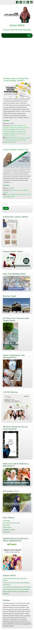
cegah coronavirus (12, 138)
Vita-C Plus (19, 133)
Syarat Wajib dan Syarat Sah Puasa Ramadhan (16, 589)
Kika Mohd (6, 525)
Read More (6, 120)
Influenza (20, 127)
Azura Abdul (17, 25)
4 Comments (13, 142)
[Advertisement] (17, 57)
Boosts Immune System (16, 125)
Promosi (5, 192)
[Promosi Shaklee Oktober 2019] (17, 159)
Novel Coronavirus (20, 129)
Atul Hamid (6, 520)
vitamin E (11, 136)
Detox (20, 190)
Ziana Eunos (6, 532)
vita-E (24, 133)
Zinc (16, 136)
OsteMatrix (26, 190)
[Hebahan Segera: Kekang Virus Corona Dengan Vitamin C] (17, 90)
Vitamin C (6, 136)
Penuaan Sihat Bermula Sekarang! (17, 30)
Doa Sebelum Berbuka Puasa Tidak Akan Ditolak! (15, 579)
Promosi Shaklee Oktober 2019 (15, 149)
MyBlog (13, 129)
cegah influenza (21, 138)
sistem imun (20, 131)
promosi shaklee (21, 194)
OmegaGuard (13, 131)
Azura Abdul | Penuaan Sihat (11, 523)
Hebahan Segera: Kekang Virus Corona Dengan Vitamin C (16, 79)
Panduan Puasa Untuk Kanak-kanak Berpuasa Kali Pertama (16, 584)
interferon (26, 127)
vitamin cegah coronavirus (11, 140)
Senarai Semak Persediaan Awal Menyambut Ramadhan (16, 592)
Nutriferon (6, 131)
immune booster (13, 127)
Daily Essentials (14, 190)
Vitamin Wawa (7, 527)
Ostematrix (14, 194)
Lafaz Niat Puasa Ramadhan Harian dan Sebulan (17, 587)
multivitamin (6, 129)
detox (8, 194)
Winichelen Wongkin (9, 529)
